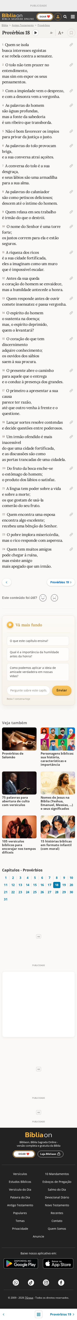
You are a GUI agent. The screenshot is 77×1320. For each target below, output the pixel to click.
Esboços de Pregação (57, 1182)
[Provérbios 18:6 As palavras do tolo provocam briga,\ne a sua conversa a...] (71, 145)
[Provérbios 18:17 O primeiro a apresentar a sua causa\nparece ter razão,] (71, 390)
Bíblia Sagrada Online (18, 18)
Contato (57, 1221)
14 (27, 885)
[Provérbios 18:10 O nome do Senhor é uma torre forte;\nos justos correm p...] (71, 226)
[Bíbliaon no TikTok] (31, 1282)
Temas (20, 1221)
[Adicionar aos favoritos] (71, 33)
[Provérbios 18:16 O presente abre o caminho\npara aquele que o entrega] (71, 370)
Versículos (20, 1174)
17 (49, 885)
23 (20, 892)
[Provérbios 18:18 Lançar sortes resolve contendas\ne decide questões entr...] (71, 422)
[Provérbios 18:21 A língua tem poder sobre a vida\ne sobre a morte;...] (71, 488)
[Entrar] (58, 16)
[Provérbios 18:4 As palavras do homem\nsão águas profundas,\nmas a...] (71, 105)
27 (49, 892)
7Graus (29, 1297)
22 (13, 892)
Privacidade (20, 1229)
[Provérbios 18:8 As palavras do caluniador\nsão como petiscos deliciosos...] (71, 191)
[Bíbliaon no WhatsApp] (16, 1282)
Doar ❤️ (23, 1154)
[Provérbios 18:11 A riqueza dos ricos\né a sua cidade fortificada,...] (71, 252)
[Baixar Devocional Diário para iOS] (58, 1264)
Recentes (57, 1213)
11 (5, 885)
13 (20, 885)
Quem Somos (57, 1229)
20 (71, 885)
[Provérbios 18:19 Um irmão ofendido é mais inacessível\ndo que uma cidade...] (71, 436)
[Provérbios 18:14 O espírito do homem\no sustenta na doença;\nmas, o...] (71, 313)
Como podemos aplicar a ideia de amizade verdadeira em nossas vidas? (33, 672)
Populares (20, 1213)
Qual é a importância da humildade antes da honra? (34, 654)
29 (64, 892)
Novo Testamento (57, 1205)
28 (57, 892)
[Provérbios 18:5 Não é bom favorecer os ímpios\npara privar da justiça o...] (71, 131)
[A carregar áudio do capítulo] (35, 32)
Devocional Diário (57, 1197)
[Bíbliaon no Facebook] (61, 1282)
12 (13, 885)
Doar (45, 16)
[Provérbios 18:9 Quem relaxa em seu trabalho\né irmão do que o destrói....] (71, 212)
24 (27, 892)
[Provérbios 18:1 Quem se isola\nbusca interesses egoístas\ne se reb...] (71, 44)
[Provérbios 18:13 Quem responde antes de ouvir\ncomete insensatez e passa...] (71, 298)
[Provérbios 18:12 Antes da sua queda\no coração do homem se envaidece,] (71, 278)
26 (42, 892)
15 (35, 885)
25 (35, 892)
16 (42, 885)
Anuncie (38, 1236)
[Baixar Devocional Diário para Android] (21, 1264)
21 (5, 892)
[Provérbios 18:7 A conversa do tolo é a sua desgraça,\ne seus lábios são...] (71, 165)
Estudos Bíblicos (20, 1182)
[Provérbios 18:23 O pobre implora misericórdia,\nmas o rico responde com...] (71, 534)
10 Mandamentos (57, 1174)
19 (64, 885)
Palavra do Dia (20, 1197)
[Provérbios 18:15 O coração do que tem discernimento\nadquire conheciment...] (71, 338)
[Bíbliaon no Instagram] (46, 1282)
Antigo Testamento (20, 1205)
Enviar (61, 690)
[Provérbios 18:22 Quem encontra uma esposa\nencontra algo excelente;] (71, 514)
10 (71, 878)
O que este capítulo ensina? (29, 641)
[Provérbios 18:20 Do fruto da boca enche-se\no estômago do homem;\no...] (71, 468)
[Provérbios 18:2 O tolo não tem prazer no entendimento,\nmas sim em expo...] (71, 64)
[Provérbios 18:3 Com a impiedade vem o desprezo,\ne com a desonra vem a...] (71, 90)
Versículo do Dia (20, 1189)
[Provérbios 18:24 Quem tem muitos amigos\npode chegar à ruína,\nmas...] (71, 549)
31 (5, 899)
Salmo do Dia (57, 1189)
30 (71, 892)
